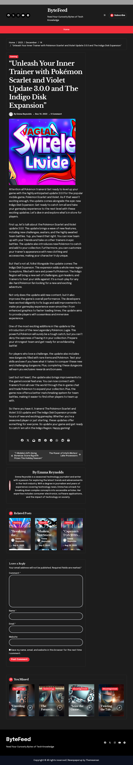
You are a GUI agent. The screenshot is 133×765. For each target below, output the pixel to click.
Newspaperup (75, 760)
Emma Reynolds (50, 472)
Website (13, 637)
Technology (19, 689)
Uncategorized (80, 689)
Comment (15, 573)
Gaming (13, 56)
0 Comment (56, 114)
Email (12, 624)
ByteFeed (57, 10)
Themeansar (92, 760)
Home (66, 29)
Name (12, 611)
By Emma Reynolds (23, 114)
